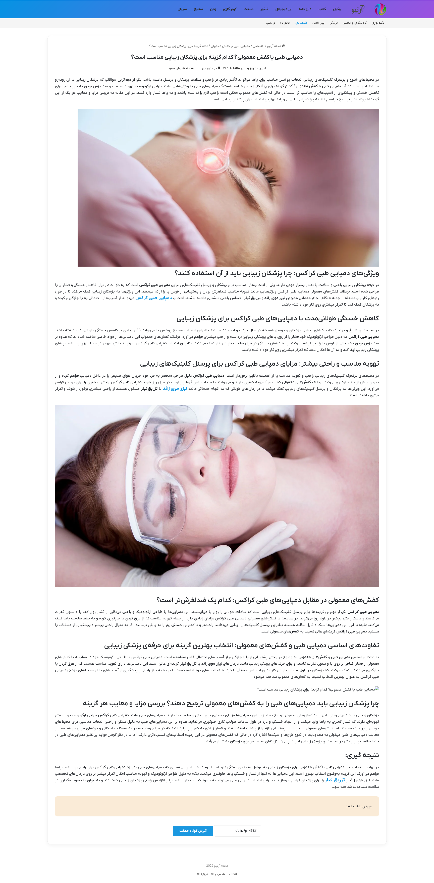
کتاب (322, 9)
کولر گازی (230, 9)
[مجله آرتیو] (368, 9)
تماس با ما (218, 874)
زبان (213, 9)
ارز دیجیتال (283, 9)
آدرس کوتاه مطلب (193, 830)
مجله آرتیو (274, 46)
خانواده (285, 23)
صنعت (248, 9)
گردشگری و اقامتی (355, 23)
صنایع (198, 9)
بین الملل (318, 23)
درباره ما (202, 874)
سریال (182, 9)
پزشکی (334, 23)
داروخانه (305, 9)
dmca (233, 874)
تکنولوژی (378, 23)
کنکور (264, 9)
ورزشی (270, 23)
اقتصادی (301, 23)
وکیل (337, 9)
